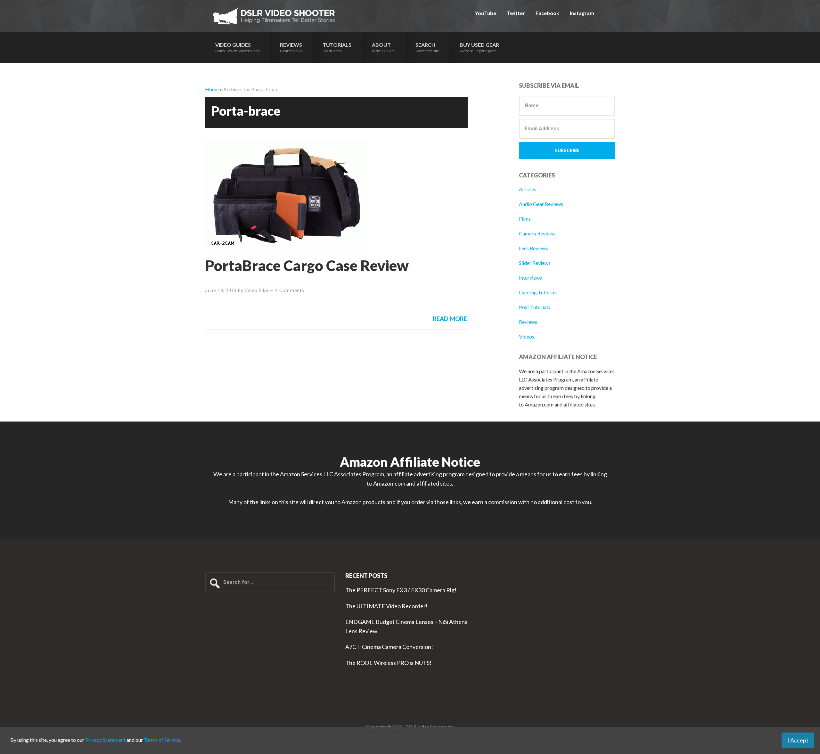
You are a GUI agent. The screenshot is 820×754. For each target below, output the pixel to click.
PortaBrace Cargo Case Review (307, 265)
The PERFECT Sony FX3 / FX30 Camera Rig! (400, 590)
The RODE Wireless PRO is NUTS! (388, 662)
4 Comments (289, 290)
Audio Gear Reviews (541, 204)
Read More (450, 318)
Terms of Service (162, 740)
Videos (526, 336)
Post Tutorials (534, 307)
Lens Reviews (533, 248)
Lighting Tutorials (538, 292)
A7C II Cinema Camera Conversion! (389, 646)
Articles (527, 189)
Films (525, 219)
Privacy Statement (105, 740)
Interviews (530, 278)
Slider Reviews (535, 263)
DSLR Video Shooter (274, 16)
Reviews (528, 322)
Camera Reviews (537, 233)
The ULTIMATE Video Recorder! (386, 606)
